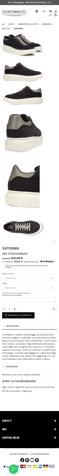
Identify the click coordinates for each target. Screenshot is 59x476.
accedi (16, 391)
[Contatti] (49, 2)
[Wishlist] (50, 15)
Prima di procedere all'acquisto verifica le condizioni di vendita (26, 266)
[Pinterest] (37, 461)
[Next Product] (55, 241)
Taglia (5, 283)
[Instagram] (27, 461)
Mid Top (6, 28)
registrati (27, 391)
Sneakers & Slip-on (28, 24)
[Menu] (37, 11)
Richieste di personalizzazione (16, 293)
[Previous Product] (51, 241)
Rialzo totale (8, 273)
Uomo (11, 24)
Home (3, 24)
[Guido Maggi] (13, 13)
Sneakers (46, 24)
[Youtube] (32, 461)
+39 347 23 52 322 (35, 2)
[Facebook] (22, 461)
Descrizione (12, 326)
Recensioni (12, 366)
